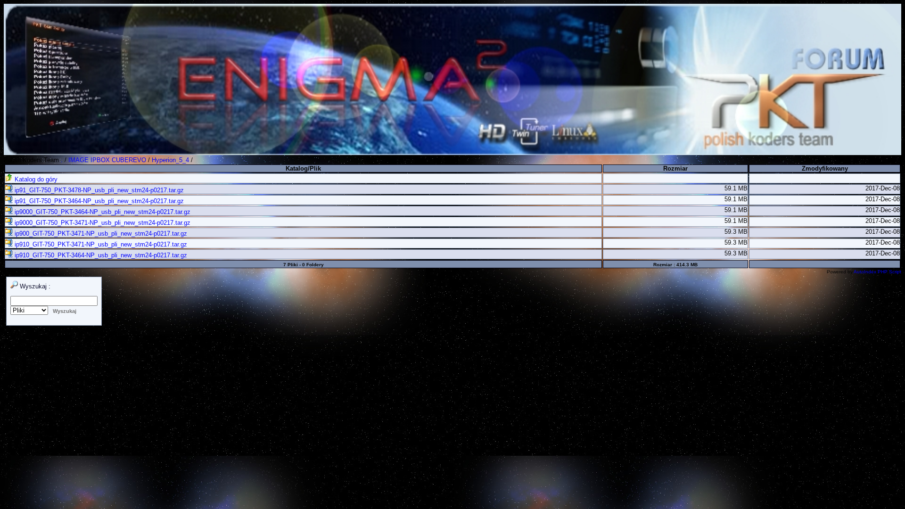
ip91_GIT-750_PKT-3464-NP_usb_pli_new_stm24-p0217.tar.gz (98, 201)
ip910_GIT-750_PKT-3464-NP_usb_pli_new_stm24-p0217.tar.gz (100, 255)
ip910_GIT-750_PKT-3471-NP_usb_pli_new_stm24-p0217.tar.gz (100, 244)
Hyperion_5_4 (170, 160)
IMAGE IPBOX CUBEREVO (107, 160)
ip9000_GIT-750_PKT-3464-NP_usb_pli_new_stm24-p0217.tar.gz (101, 211)
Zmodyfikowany (825, 168)
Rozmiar (675, 168)
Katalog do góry (35, 179)
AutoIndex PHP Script (877, 271)
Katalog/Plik (303, 168)
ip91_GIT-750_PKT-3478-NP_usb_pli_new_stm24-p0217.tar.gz (98, 190)
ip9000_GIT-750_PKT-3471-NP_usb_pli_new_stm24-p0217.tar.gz (101, 222)
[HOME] (452, 152)
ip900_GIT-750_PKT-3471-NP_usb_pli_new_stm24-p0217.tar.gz (100, 233)
